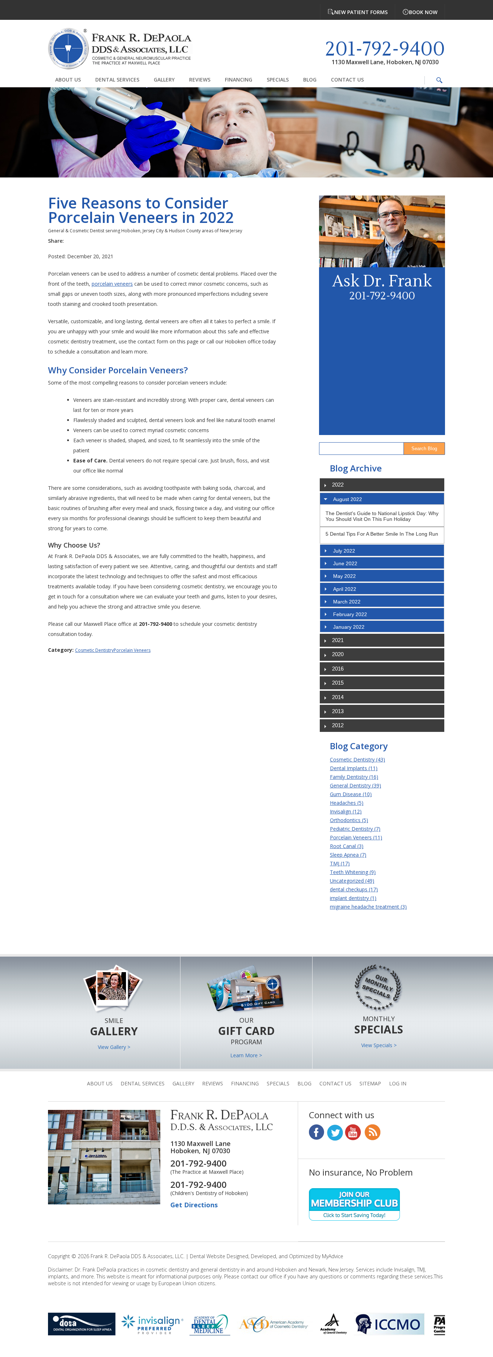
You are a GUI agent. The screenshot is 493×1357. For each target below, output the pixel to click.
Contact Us (347, 79)
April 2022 (344, 589)
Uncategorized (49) (352, 880)
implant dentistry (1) (353, 898)
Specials (278, 79)
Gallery (164, 79)
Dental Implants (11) (354, 768)
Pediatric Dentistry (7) (355, 828)
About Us (68, 79)
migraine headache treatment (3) (368, 906)
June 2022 (345, 563)
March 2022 (347, 602)
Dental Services (117, 79)
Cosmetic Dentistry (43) (357, 759)
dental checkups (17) (354, 889)
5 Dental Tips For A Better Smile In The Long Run (382, 534)
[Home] (125, 49)
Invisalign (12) (346, 811)
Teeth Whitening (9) (353, 872)
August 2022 (347, 499)
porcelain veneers (112, 283)
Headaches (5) (346, 802)
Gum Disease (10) (351, 794)
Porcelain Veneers (132, 650)
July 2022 (344, 551)
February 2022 (350, 614)
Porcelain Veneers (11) (356, 837)
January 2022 (349, 627)
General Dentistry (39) (355, 785)
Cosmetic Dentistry (94, 650)
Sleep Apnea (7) (348, 854)
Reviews (199, 79)
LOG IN (397, 1083)
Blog (310, 79)
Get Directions (194, 1204)
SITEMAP (370, 1083)
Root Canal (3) (346, 846)
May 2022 (344, 576)
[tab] (382, 499)
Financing (238, 79)
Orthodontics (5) (349, 820)
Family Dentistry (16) (354, 776)
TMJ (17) (340, 863)
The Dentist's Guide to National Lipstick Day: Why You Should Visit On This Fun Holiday (382, 516)
